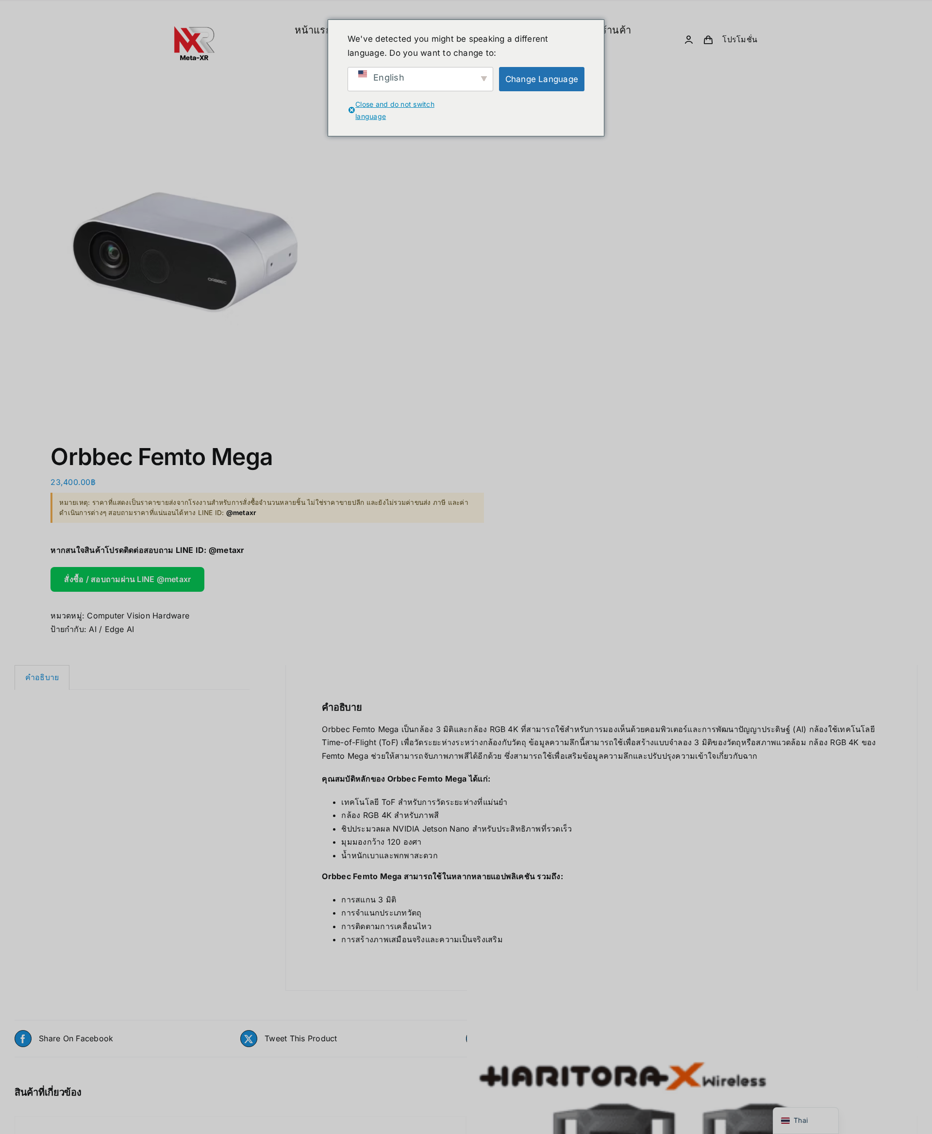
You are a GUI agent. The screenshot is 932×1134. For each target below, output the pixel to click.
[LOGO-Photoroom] (194, 7)
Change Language (542, 79)
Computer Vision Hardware (138, 615)
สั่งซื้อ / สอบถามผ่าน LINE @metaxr (127, 579)
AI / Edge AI (111, 629)
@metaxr (227, 550)
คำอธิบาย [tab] (42, 677)
